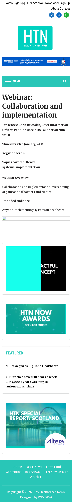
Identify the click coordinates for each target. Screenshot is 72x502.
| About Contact (60, 8)
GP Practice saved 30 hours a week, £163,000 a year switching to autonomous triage (32, 381)
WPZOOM (45, 497)
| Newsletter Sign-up (56, 3)
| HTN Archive (33, 3)
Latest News (33, 467)
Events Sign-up (14, 3)
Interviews (32, 472)
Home (17, 467)
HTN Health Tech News (48, 492)
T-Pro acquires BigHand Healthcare (32, 366)
